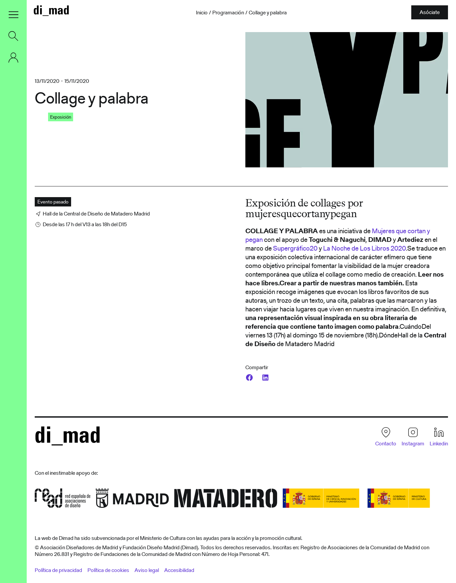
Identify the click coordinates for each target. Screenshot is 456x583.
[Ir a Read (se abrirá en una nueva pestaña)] (62, 500)
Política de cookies (108, 570)
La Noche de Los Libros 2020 (364, 248)
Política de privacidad (58, 570)
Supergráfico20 (295, 248)
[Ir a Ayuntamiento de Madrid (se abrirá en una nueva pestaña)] (132, 500)
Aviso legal (147, 570)
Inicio (202, 12)
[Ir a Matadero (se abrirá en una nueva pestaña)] (225, 500)
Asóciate (430, 12)
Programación (228, 12)
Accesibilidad (179, 570)
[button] (13, 15)
